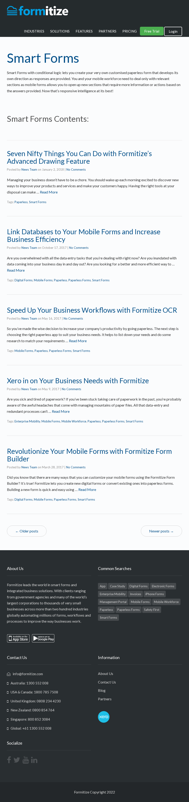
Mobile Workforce (74, 421)
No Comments (76, 169)
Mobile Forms (43, 280)
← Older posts (26, 531)
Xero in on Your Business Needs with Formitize (78, 380)
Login (173, 31)
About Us (105, 673)
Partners (105, 699)
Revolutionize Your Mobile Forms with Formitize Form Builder (89, 455)
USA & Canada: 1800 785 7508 (34, 692)
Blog (102, 690)
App (103, 586)
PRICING (129, 31)
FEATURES (84, 31)
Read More (49, 192)
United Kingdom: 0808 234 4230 (36, 701)
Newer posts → (161, 531)
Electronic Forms (163, 586)
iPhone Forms (154, 594)
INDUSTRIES (34, 31)
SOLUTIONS (60, 31)
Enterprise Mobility (27, 421)
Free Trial (151, 31)
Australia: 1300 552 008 (29, 683)
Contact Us (107, 682)
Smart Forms (37, 202)
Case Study (117, 586)
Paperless (21, 202)
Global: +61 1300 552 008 (31, 728)
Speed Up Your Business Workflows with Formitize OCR (92, 310)
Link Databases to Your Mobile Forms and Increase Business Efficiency (83, 235)
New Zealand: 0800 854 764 (32, 710)
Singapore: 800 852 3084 (30, 719)
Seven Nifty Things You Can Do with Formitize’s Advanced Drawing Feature (79, 157)
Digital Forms (23, 280)
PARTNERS (107, 31)
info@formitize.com (28, 674)
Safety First (151, 610)
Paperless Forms (79, 280)
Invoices (135, 594)
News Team (29, 169)
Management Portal (113, 602)
